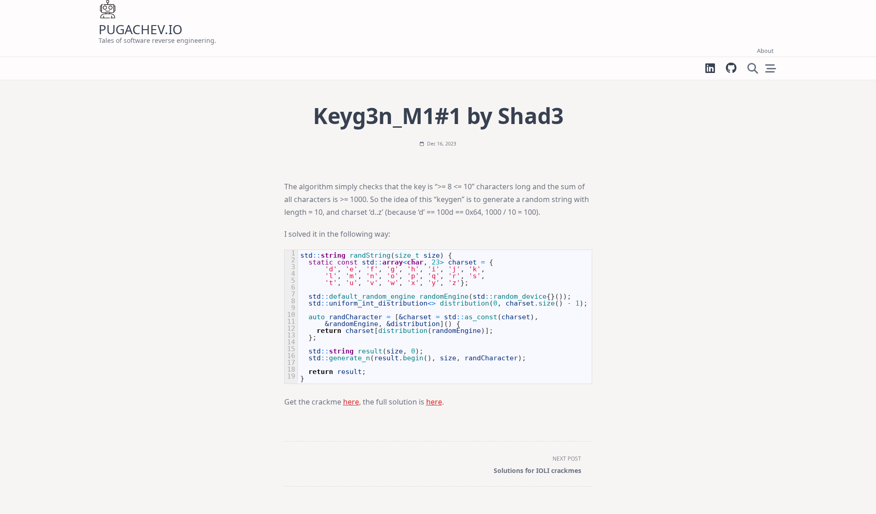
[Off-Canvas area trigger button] (770, 68)
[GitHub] (731, 68)
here (351, 402)
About (765, 50)
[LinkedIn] (710, 68)
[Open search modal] (752, 68)
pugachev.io (140, 29)
